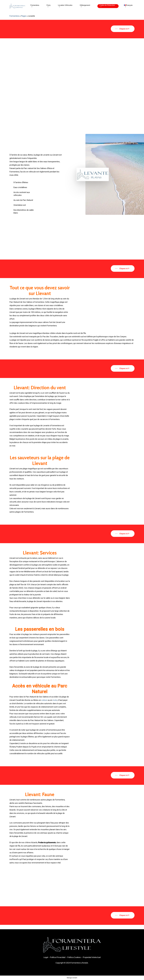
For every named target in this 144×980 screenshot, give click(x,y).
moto (55, 700)
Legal (46, 957)
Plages (24, 16)
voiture (44, 700)
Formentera (14, 16)
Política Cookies (74, 957)
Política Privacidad (57, 957)
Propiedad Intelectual (92, 957)
